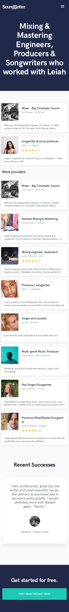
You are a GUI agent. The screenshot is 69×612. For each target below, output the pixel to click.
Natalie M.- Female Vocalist (34, 532)
